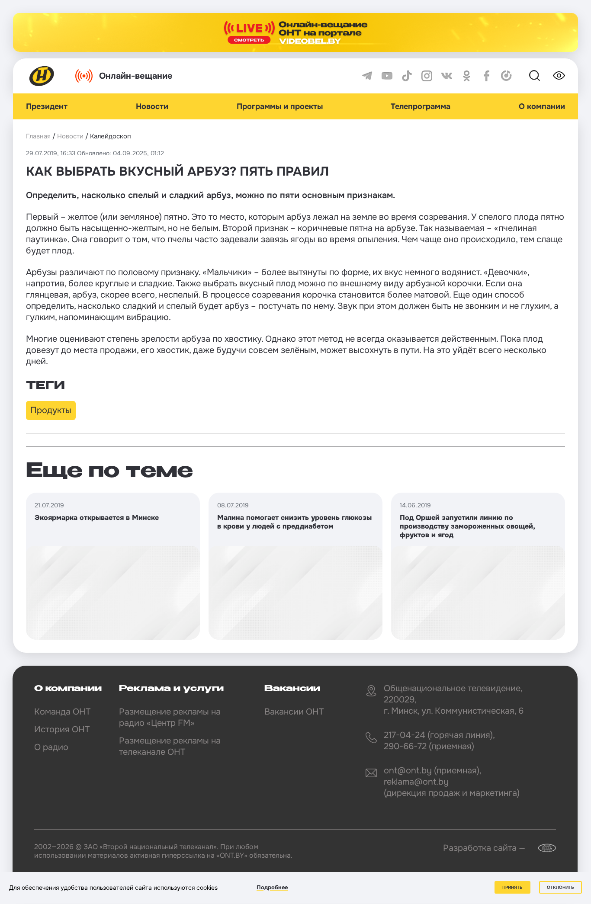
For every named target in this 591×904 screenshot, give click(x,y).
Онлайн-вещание (136, 76)
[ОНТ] (42, 76)
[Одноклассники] (466, 76)
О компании (542, 106)
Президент (46, 106)
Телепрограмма (420, 106)
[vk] (446, 76)
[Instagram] (426, 76)
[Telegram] (367, 76)
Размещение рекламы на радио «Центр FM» (170, 717)
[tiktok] (406, 76)
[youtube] (387, 76)
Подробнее (272, 887)
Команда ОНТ (62, 711)
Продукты (50, 410)
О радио (51, 747)
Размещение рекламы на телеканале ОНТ (170, 746)
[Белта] (541, 848)
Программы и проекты (280, 106)
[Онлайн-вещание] (295, 32)
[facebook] (486, 76)
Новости (152, 106)
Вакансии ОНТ (294, 711)
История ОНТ (62, 729)
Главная (38, 136)
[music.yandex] (506, 76)
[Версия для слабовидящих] (559, 75)
